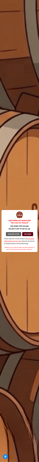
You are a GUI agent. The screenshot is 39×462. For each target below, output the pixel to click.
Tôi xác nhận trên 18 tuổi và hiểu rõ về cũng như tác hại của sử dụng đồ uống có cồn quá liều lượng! (19, 241)
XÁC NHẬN (27, 234)
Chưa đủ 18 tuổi (13, 234)
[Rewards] (5, 456)
